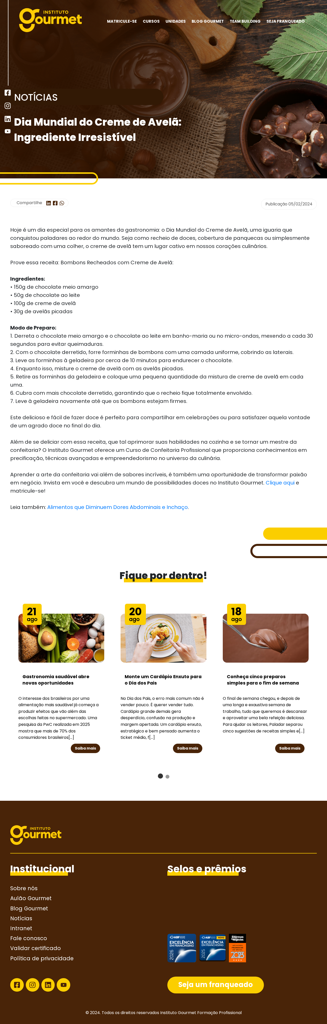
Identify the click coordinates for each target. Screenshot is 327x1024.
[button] (160, 776)
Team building (245, 21)
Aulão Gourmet (31, 898)
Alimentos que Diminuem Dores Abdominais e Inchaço (117, 507)
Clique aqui (280, 482)
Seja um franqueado (215, 985)
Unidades (176, 21)
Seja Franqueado (285, 21)
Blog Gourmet (208, 21)
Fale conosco (28, 938)
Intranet (21, 928)
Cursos (151, 21)
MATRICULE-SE (122, 21)
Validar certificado (35, 948)
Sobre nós (24, 888)
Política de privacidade (42, 958)
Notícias (21, 918)
